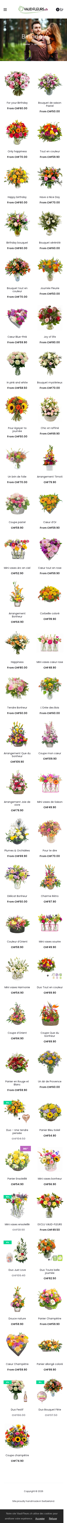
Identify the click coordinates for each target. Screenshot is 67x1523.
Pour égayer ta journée (17, 429)
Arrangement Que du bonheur (17, 755)
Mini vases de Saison (50, 802)
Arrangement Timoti (50, 476)
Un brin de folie (17, 476)
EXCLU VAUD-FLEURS (50, 1224)
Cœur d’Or (49, 522)
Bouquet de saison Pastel (49, 104)
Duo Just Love (17, 1270)
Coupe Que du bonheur (50, 1034)
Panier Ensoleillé (17, 1178)
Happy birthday (17, 197)
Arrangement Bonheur (17, 615)
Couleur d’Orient (17, 941)
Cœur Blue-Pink (17, 337)
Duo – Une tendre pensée (17, 1131)
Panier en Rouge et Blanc (17, 1083)
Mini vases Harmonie (17, 987)
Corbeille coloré (49, 613)
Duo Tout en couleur (50, 987)
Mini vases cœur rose (50, 662)
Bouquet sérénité (50, 242)
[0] (61, 9)
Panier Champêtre (49, 1318)
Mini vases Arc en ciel (17, 568)
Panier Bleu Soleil (49, 1130)
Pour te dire (50, 850)
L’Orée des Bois (50, 707)
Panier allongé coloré (50, 1364)
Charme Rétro (50, 896)
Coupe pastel (17, 522)
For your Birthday (17, 103)
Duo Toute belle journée (50, 1271)
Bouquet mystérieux (49, 382)
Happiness (17, 662)
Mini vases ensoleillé (17, 1224)
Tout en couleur (50, 151)
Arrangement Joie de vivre (17, 803)
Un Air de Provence (49, 1081)
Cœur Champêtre (17, 1364)
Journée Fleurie (49, 288)
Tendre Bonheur (17, 707)
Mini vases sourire (50, 941)
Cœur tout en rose (49, 568)
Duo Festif (17, 1409)
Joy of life (50, 337)
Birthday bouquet (17, 242)
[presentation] (6, 317)
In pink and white (17, 382)
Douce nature (17, 1318)
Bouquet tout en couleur (17, 289)
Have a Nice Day (50, 197)
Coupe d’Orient (17, 1033)
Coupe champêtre (17, 1455)
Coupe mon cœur (49, 753)
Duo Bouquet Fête (50, 1409)
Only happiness (17, 151)
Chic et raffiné (50, 428)
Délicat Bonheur (17, 896)
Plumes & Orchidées (17, 850)
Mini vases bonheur (50, 1178)
